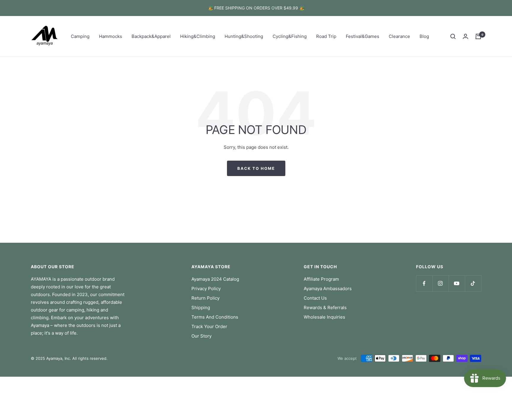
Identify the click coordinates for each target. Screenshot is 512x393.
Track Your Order (209, 326)
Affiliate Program (321, 279)
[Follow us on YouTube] (457, 283)
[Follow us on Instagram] (440, 283)
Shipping (200, 307)
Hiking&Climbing (197, 36)
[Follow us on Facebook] (424, 283)
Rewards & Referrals (325, 307)
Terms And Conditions (214, 317)
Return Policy (205, 298)
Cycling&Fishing (290, 36)
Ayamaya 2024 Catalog (215, 279)
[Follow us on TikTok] (473, 283)
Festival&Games (362, 36)
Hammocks (110, 36)
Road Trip (326, 36)
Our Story (201, 336)
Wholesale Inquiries (324, 317)
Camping (80, 36)
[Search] (453, 36)
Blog (424, 36)
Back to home (256, 168)
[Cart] (478, 36)
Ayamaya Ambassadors (328, 288)
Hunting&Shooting (244, 36)
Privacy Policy (206, 288)
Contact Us (315, 298)
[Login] (465, 36)
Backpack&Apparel (151, 36)
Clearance (399, 36)
